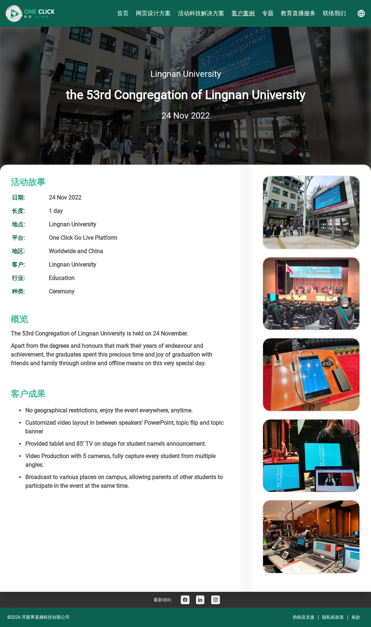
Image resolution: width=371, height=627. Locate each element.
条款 (355, 617)
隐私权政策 (333, 617)
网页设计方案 (153, 13)
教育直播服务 (298, 13)
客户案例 (243, 13)
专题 (268, 13)
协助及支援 (303, 617)
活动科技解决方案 (201, 13)
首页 (123, 13)
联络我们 (334, 13)
